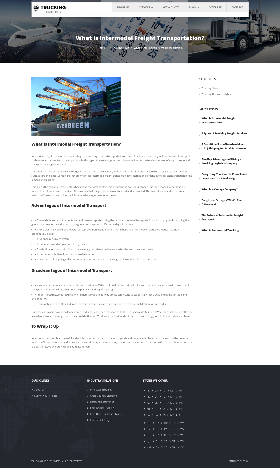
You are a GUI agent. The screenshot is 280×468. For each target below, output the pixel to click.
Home (101, 47)
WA (182, 423)
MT (181, 415)
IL (164, 396)
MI (180, 390)
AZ (148, 402)
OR (166, 423)
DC (182, 447)
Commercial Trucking (102, 408)
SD (165, 447)
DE (156, 402)
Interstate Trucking (101, 389)
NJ (148, 441)
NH (148, 435)
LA (171, 396)
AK (148, 396)
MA (172, 415)
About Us (123, 7)
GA (156, 415)
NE (148, 423)
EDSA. (246, 461)
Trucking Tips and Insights (216, 94)
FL (155, 409)
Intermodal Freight (100, 420)
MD (172, 409)
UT (173, 435)
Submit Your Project (45, 395)
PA (165, 429)
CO (156, 390)
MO (181, 409)
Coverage (215, 7)
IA (164, 409)
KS (164, 415)
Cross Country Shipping (103, 395)
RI (165, 435)
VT (173, 441)
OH (157, 441)
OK (157, 447)
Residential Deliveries (102, 401)
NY (157, 423)
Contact (237, 7)
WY (182, 441)
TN (174, 423)
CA (148, 415)
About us (39, 389)
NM (149, 447)
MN (181, 396)
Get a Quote (171, 7)
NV (148, 429)
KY (171, 390)
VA (173, 447)
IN (164, 402)
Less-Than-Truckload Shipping (107, 414)
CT (155, 396)
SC (165, 441)
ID (164, 390)
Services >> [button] (146, 7)
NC (157, 429)
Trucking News (120, 47)
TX (173, 429)
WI (181, 435)
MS (181, 402)
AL (148, 390)
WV (182, 429)
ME (172, 402)
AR (148, 409)
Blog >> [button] (194, 7)
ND (157, 435)
